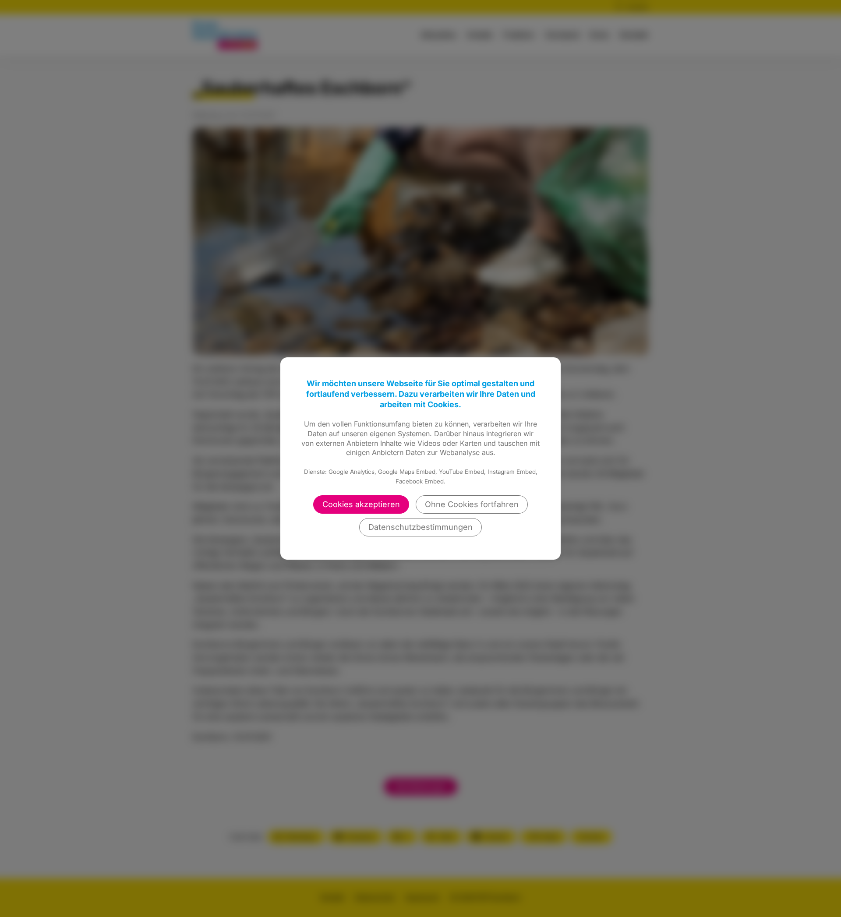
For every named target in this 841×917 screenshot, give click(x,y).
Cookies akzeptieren (361, 504)
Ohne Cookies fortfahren (472, 504)
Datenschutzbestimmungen (420, 527)
